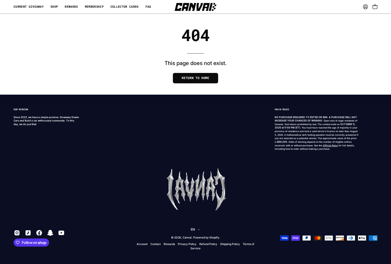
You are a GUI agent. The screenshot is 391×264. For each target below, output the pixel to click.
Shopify (214, 237)
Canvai (187, 237)
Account (142, 244)
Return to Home (195, 78)
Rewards (169, 244)
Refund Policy (208, 244)
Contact (155, 244)
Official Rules (330, 145)
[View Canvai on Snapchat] (49, 232)
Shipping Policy (230, 244)
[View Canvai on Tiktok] (27, 232)
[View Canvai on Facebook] (38, 232)
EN (193, 229)
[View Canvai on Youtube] (60, 232)
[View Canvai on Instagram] (16, 232)
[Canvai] (195, 7)
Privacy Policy (187, 244)
